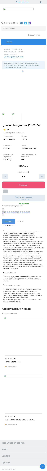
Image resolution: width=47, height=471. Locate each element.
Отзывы (20, 221)
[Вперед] (3, 214)
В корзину (23, 185)
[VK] (21, 23)
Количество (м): (23, 172)
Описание (8, 221)
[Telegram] (25, 23)
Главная (7, 49)
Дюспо (20, 52)
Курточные (16, 49)
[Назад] (3, 210)
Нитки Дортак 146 (13, 362)
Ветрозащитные (10, 52)
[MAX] (29, 23)
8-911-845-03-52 (11, 23)
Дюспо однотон (10, 54)
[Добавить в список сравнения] (5, 191)
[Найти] (43, 28)
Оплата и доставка (22, 2)
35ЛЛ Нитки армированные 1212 (19, 420)
